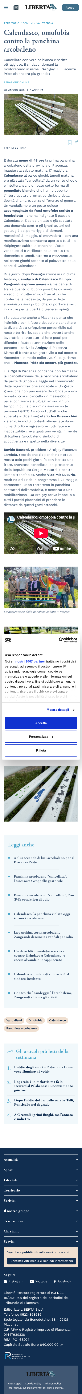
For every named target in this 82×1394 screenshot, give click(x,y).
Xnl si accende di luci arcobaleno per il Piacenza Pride (44, 860)
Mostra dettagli (58, 709)
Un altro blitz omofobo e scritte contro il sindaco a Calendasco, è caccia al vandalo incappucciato (39, 955)
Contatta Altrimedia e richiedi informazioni (42, 1261)
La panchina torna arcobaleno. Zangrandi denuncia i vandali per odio (43, 934)
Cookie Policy (33, 1383)
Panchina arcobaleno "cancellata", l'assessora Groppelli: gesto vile (40, 878)
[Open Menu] (5, 7)
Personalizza (38, 736)
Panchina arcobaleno (21, 1028)
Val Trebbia (45, 23)
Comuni (28, 23)
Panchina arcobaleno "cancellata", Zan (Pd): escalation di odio (44, 897)
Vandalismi (14, 1020)
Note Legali (14, 1383)
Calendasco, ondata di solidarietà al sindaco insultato (41, 976)
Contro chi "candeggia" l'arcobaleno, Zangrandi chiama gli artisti (43, 995)
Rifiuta (41, 750)
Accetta (41, 723)
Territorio (11, 23)
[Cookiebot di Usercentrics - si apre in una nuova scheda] (59, 640)
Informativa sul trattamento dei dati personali (36, 1387)
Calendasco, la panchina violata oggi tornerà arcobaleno (42, 916)
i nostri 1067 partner (29, 661)
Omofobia (35, 1020)
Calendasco (57, 1020)
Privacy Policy (53, 1383)
